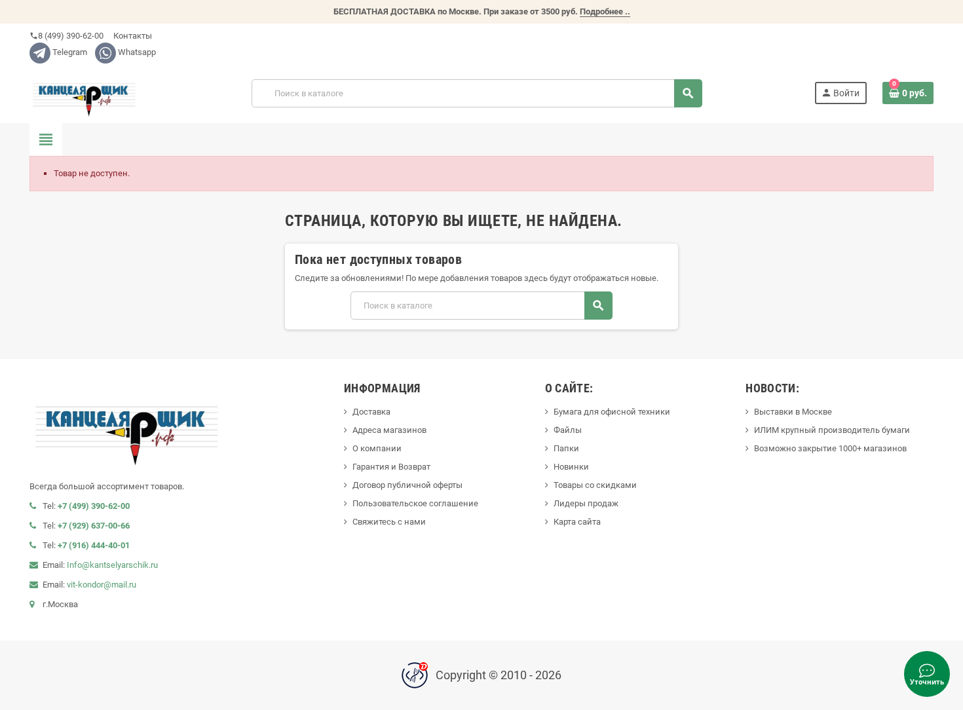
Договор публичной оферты (407, 485)
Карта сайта (577, 522)
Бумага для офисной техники (612, 412)
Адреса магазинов (389, 430)
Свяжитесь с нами (389, 522)
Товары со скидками (595, 485)
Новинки (571, 467)
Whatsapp (136, 52)
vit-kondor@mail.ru (101, 584)
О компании (377, 448)
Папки (566, 448)
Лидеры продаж (586, 503)
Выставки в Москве (793, 412)
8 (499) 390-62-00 (66, 36)
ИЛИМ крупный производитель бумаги (832, 430)
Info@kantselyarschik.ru (112, 565)
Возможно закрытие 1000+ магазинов (830, 448)
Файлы (568, 430)
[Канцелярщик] (84, 93)
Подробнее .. (605, 11)
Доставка (371, 412)
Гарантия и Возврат (391, 467)
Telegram (68, 52)
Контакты (131, 36)
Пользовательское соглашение (415, 503)
